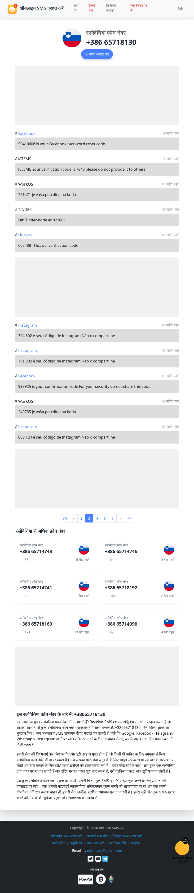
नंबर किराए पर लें (138, 8)
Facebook (26, 133)
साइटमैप (135, 843)
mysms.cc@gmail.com (104, 850)
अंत (129, 518)
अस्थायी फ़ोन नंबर (97, 836)
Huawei (25, 235)
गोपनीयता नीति (117, 843)
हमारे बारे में (58, 843)
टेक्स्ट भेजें (92, 8)
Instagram (27, 325)
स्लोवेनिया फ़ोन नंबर (106, 33)
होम (65, 518)
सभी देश (76, 8)
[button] (178, 9)
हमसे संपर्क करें (95, 843)
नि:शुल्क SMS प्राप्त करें (127, 836)
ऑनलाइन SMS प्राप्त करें (66, 836)
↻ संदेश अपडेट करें (97, 54)
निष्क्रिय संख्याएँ (111, 8)
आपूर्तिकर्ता (76, 843)
